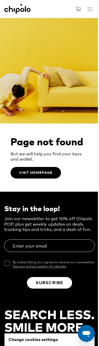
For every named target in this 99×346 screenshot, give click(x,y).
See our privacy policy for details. (39, 266)
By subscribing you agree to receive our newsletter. (54, 264)
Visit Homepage (36, 172)
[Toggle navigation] (90, 9)
